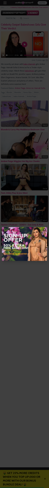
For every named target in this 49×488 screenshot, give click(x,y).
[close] (44, 229)
